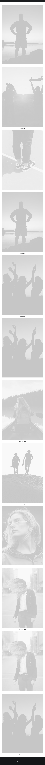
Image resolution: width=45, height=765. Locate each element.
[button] (42, 3)
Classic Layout (22, 378)
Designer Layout (22, 65)
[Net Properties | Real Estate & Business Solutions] (3, 3)
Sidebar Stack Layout (22, 754)
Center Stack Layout (22, 441)
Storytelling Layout (22, 566)
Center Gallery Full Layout (22, 692)
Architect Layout (22, 253)
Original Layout (22, 128)
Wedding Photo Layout (22, 629)
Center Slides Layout (22, 504)
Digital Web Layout (22, 316)
